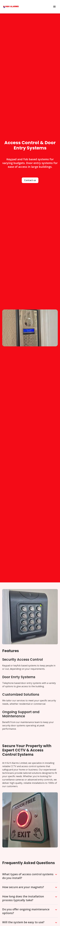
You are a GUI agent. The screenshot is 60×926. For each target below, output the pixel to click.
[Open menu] (54, 6)
